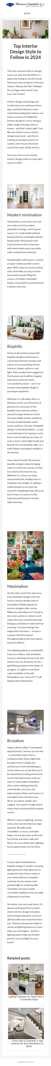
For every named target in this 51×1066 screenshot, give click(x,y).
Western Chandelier (25, 5)
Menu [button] (27, 13)
